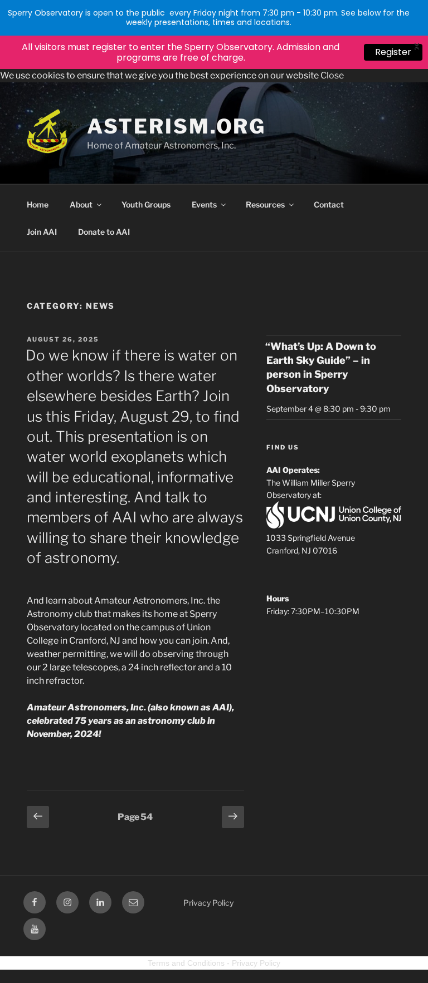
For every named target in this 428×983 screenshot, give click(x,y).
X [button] (417, 46)
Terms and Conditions (186, 963)
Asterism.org (176, 126)
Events (204, 204)
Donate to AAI (104, 231)
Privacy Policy (208, 902)
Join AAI (42, 231)
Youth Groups (146, 204)
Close (332, 75)
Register (393, 52)
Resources (265, 204)
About (81, 204)
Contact (329, 204)
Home (37, 204)
